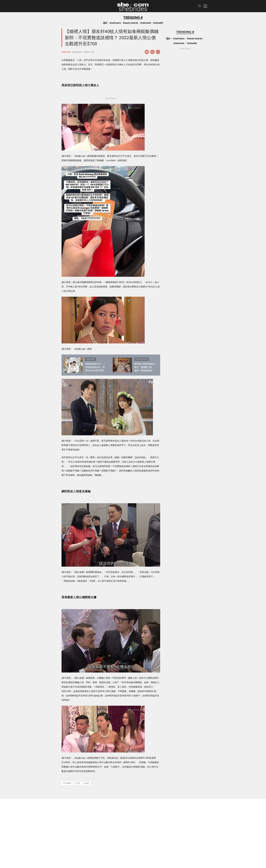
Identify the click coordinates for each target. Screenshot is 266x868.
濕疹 (105, 23)
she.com (78, 52)
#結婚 (86, 783)
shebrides (133, 9)
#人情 (77, 783)
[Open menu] (205, 6)
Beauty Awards (130, 23)
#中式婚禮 (67, 783)
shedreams (115, 23)
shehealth (158, 23)
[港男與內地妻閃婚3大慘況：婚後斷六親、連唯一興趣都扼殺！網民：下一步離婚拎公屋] (122, 365)
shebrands (145, 23)
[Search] (199, 6)
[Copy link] (158, 52)
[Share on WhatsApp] (152, 52)
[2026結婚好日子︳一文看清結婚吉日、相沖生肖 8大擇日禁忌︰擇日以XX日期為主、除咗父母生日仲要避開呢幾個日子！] (73, 365)
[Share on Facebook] (147, 52)
